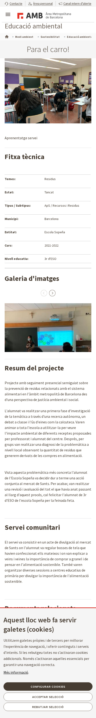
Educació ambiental (33, 25)
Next (52, 293)
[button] (13, 3)
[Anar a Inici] (6, 36)
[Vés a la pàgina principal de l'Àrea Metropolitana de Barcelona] (43, 15)
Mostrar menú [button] (8, 10)
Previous (44, 293)
